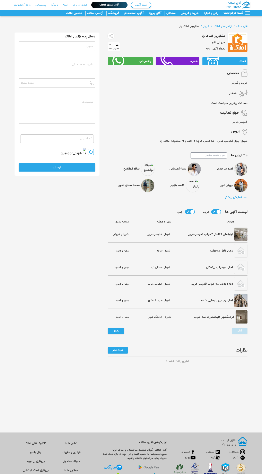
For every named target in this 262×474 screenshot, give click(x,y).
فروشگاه (113, 13)
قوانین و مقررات (71, 452)
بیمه (65, 5)
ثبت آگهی (141, 5)
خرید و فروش (190, 13)
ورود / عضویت (22, 5)
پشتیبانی (40, 5)
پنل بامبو (35, 452)
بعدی (116, 331)
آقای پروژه (155, 13)
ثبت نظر (118, 350)
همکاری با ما (80, 5)
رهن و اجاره (211, 13)
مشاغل (171, 13)
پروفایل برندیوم (36, 461)
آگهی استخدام (133, 13)
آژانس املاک (95, 13)
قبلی (240, 331)
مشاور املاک (74, 13)
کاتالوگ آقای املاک (35, 443)
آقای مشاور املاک (109, 5)
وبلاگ (54, 5)
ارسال (57, 167)
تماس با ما (71, 443)
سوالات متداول (71, 461)
